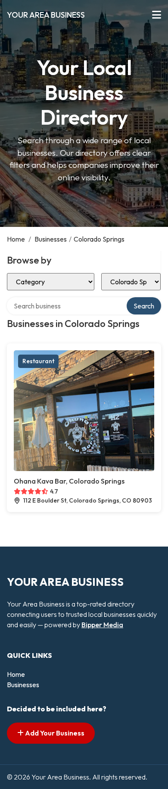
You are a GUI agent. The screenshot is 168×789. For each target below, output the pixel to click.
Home (16, 239)
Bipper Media (102, 624)
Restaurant (38, 361)
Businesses (50, 239)
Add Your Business (54, 733)
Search (144, 306)
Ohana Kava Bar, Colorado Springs (69, 481)
